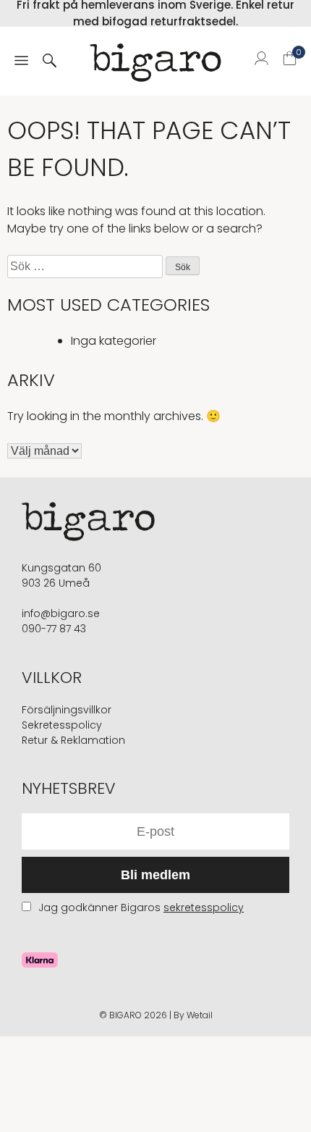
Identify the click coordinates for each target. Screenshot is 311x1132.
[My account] (261, 61)
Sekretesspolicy (62, 725)
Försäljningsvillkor (66, 710)
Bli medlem (155, 875)
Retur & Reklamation (73, 740)
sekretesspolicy (203, 907)
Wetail (200, 1015)
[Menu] (21, 61)
